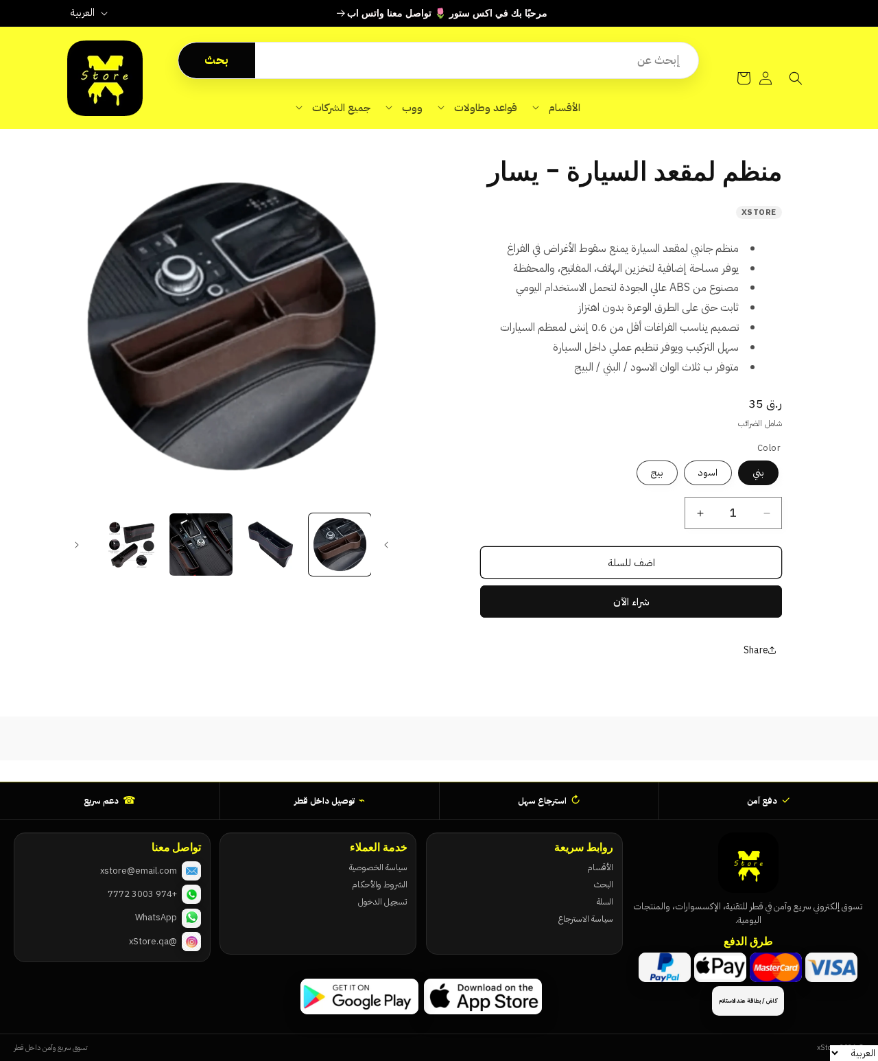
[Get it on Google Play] (359, 996)
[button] (556, 108)
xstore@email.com (138, 870)
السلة (605, 901)
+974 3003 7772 (142, 893)
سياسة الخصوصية (378, 867)
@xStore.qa (153, 941)
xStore (758, 212)
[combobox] (476, 60)
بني (758, 472)
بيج (657, 472)
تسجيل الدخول (382, 901)
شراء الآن (631, 601)
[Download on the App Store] (483, 996)
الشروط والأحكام (379, 884)
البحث (603, 884)
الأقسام (600, 867)
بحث (216, 60)
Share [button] (756, 650)
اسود (707, 472)
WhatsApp (156, 917)
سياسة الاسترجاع (585, 918)
